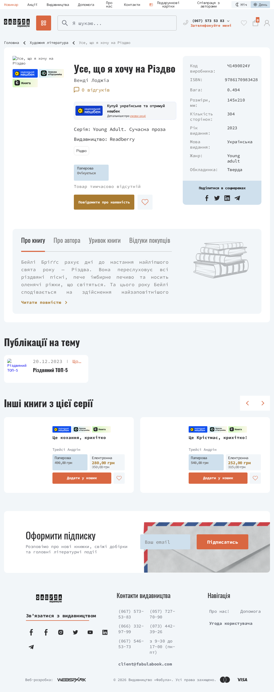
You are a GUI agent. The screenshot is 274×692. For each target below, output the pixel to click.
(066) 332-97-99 (131, 628)
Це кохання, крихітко (79, 437)
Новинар (11, 4)
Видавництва (58, 4)
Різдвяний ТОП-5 (50, 370)
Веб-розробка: (39, 679)
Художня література (49, 42)
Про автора (67, 240)
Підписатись (222, 542)
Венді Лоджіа (91, 80)
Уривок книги (105, 240)
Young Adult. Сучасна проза (129, 129)
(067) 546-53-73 (131, 643)
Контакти (132, 4)
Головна (11, 42)
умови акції (138, 116)
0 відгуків (96, 90)
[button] (206, 198)
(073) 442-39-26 (162, 628)
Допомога (86, 4)
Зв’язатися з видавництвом (57, 615)
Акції (32, 4)
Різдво (81, 151)
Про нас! (219, 611)
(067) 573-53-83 (131, 613)
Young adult (233, 158)
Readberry (122, 139)
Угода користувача (231, 623)
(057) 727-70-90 (162, 613)
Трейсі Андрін (66, 449)
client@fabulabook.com (145, 664)
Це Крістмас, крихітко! (218, 437)
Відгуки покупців (149, 240)
